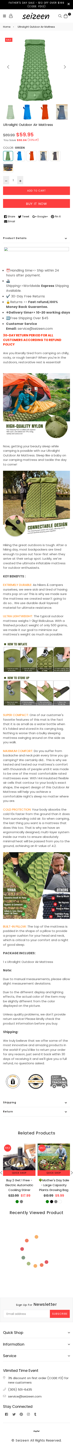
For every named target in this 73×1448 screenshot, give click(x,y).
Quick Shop (19, 1172)
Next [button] (65, 67)
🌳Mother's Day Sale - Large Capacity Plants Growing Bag (54, 1185)
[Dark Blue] (43, 156)
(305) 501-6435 (20, 1389)
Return (8, 1111)
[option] (36, 70)
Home (6, 26)
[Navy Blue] (55, 156)
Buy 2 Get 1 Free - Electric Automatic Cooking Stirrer (19, 1185)
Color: (14, 148)
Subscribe (60, 1313)
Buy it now (36, 203)
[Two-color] (8, 167)
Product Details (15, 238)
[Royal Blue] (20, 156)
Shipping (9, 1102)
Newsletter (36, 1304)
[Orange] (32, 156)
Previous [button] (8, 67)
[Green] (8, 156)
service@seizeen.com (25, 1396)
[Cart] (66, 15)
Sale (8, 39)
